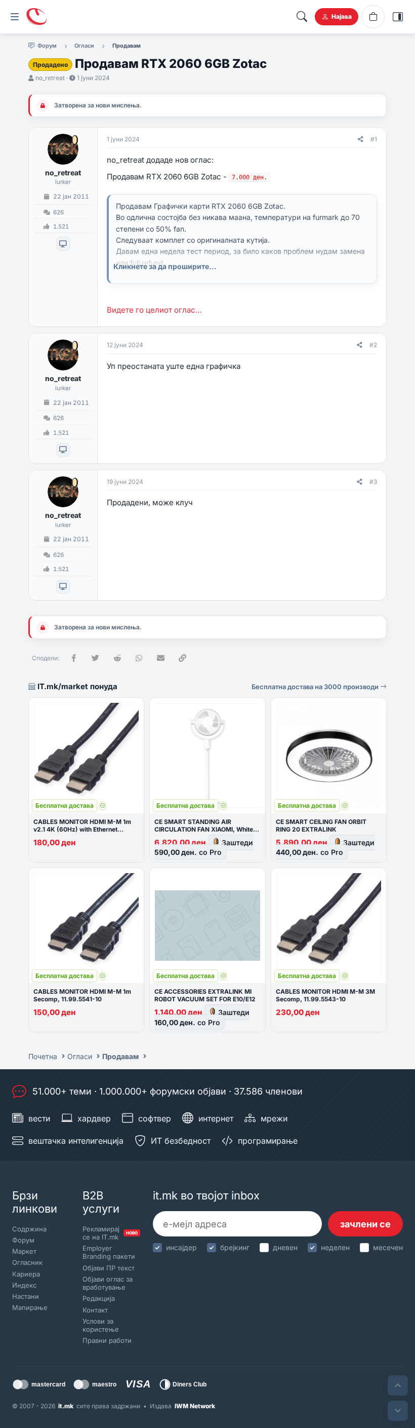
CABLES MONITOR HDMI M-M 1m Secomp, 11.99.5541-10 (82, 995)
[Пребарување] (301, 17)
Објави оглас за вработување (107, 1283)
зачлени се (365, 1224)
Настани (25, 1296)
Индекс (24, 1285)
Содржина (29, 1229)
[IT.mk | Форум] (36, 16)
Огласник (27, 1262)
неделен (335, 1247)
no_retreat (50, 78)
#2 (373, 345)
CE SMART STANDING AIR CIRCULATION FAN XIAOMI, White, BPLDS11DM (204, 829)
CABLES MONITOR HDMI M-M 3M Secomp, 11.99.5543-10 (325, 995)
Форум (23, 1240)
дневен (285, 1247)
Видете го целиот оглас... (154, 310)
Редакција (98, 1298)
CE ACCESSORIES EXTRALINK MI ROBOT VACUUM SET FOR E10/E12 (205, 995)
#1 (373, 139)
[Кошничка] (373, 16)
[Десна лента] (398, 17)
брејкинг (235, 1247)
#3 (373, 481)
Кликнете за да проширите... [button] (165, 266)
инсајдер (181, 1247)
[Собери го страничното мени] (14, 16)
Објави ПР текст (108, 1268)
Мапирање (30, 1307)
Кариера (26, 1274)
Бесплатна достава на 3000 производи (316, 687)
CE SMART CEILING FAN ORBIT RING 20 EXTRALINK (321, 825)
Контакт (95, 1310)
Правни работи (107, 1340)
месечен (388, 1247)
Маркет (24, 1251)
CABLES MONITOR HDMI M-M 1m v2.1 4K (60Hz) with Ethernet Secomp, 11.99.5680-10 (82, 829)
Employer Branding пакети (108, 1252)
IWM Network (195, 1406)
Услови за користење (100, 1325)
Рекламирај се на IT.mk (109, 1233)
